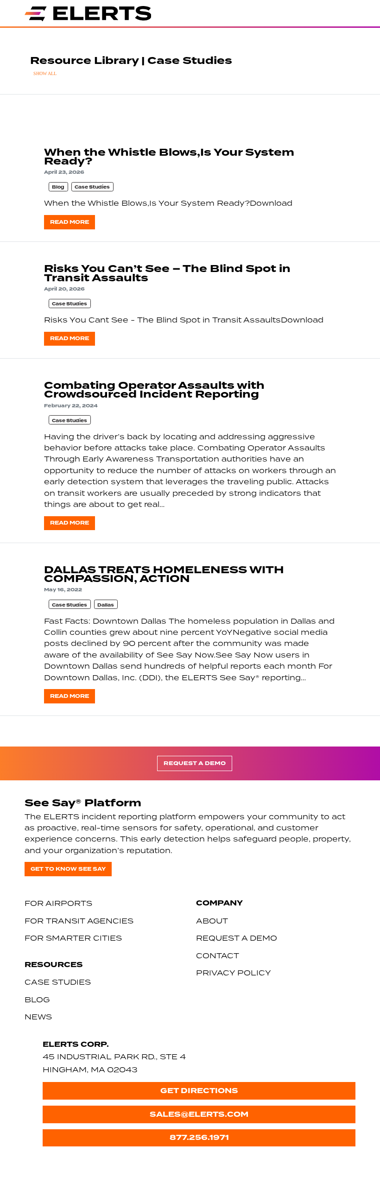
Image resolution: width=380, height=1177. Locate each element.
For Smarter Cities (73, 938)
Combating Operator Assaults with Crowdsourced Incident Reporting (154, 390)
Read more (69, 222)
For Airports (58, 903)
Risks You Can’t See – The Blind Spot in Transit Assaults (167, 273)
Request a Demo (195, 763)
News (38, 1017)
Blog (58, 187)
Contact (217, 955)
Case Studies (92, 187)
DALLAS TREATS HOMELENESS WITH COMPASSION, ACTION (164, 574)
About (212, 921)
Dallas (105, 605)
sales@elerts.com (199, 1114)
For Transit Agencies (79, 921)
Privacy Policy (233, 973)
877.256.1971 (199, 1137)
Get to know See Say (68, 869)
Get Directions (199, 1090)
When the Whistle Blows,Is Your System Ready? (169, 157)
